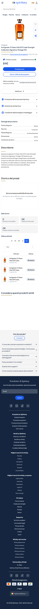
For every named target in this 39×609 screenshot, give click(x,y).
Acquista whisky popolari (19, 426)
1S (11, 241)
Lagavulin (19, 487)
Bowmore (19, 464)
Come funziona (19, 501)
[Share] (35, 35)
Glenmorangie (19, 493)
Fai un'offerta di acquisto (19, 74)
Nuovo (18, 15)
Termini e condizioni (19, 520)
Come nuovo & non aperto (19, 54)
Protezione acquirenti (19, 420)
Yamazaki (19, 467)
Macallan (19, 456)
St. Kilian (19, 565)
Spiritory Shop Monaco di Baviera (19, 568)
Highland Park (19, 478)
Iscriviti (19, 398)
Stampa (19, 509)
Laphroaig (19, 481)
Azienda (19, 507)
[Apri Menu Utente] (37, 3)
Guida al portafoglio (19, 504)
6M (19, 241)
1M (15, 241)
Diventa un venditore (19, 436)
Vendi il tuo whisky (19, 439)
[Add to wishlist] (35, 24)
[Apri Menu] (2, 3)
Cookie (19, 531)
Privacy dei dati (19, 526)
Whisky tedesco (19, 557)
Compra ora (19, 69)
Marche (11, 15)
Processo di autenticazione (19, 423)
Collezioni (24, 15)
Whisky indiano (19, 554)
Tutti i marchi (19, 429)
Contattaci (19, 338)
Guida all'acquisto (19, 417)
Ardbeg (19, 458)
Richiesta (31, 260)
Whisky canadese (19, 548)
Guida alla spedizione (19, 445)
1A (22, 241)
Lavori (19, 534)
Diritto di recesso (19, 529)
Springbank (19, 461)
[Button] (11, 406)
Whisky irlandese (19, 545)
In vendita (33, 15)
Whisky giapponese (19, 542)
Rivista (19, 512)
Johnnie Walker (20, 470)
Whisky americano (20, 551)
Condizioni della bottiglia (19, 448)
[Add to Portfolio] (35, 30)
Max (26, 241)
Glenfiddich (19, 484)
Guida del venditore (19, 442)
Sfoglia (5, 15)
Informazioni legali (19, 523)
